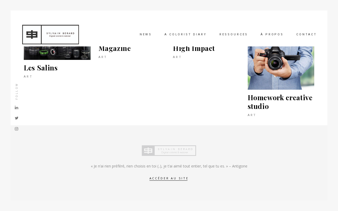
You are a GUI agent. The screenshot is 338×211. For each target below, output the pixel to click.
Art (28, 76)
